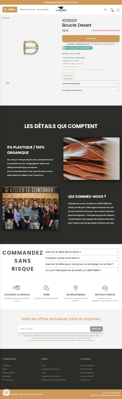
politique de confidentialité (39, 340)
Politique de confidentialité (53, 380)
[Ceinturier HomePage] (61, 9)
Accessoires (7, 380)
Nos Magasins (87, 373)
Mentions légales (10, 394)
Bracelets (6, 376)
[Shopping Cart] (111, 9)
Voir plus (68, 75)
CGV (44, 373)
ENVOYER (96, 328)
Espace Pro (85, 380)
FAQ (43, 365)
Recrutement (86, 369)
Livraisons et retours (50, 369)
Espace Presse (86, 376)
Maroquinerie (8, 373)
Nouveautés (42, 9)
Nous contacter (87, 365)
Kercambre (115, 395)
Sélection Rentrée (27, 9)
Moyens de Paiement (51, 376)
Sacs (4, 369)
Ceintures (6, 365)
